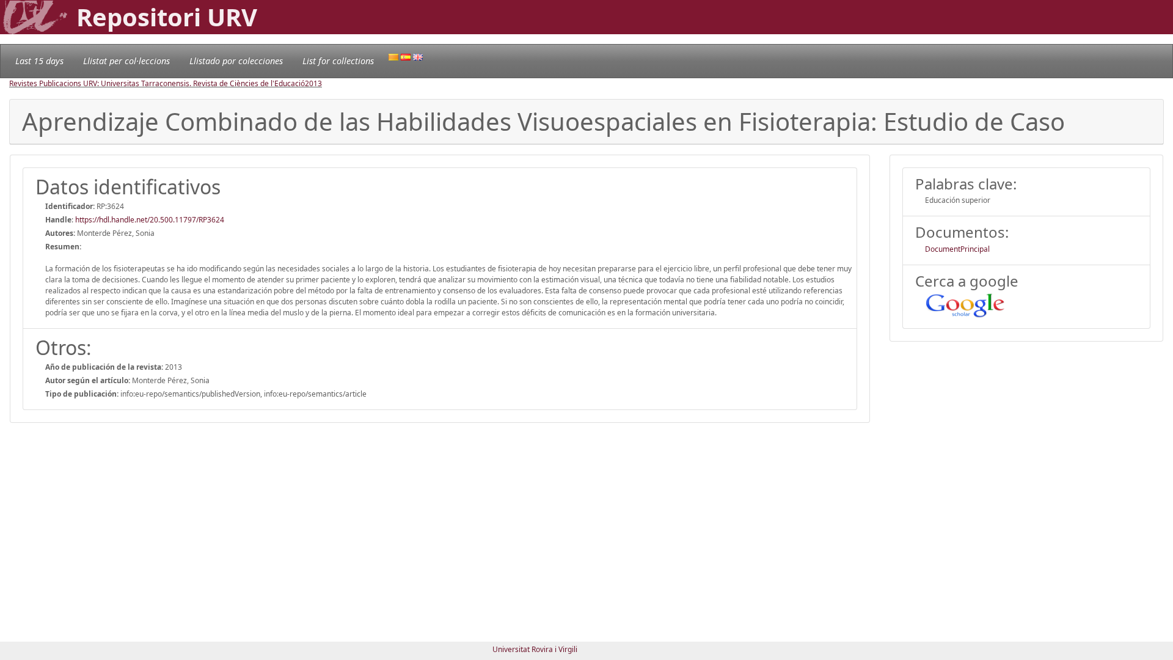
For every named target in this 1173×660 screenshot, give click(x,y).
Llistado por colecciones (236, 61)
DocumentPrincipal (957, 249)
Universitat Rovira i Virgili (534, 649)
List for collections (338, 61)
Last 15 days (39, 61)
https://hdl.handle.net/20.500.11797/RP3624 (149, 220)
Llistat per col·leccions (126, 61)
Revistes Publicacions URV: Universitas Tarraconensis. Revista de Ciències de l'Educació (157, 83)
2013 (313, 83)
